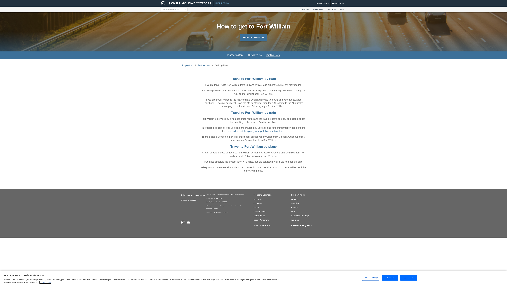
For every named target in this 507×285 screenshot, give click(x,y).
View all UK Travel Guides (216, 213)
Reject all (390, 278)
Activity (294, 199)
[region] (253, 278)
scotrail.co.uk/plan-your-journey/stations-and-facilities (256, 131)
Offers (342, 9)
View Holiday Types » (301, 225)
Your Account (339, 3)
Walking (295, 220)
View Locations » (261, 225)
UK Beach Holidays (300, 216)
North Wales (259, 216)
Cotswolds (258, 203)
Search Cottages (253, 37)
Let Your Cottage (322, 3)
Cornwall (257, 199)
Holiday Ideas (318, 9)
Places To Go (331, 9)
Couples (295, 203)
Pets (293, 211)
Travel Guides (304, 9)
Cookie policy (45, 282)
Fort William (204, 65)
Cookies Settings (371, 278)
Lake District (259, 211)
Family (294, 207)
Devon (256, 207)
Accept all (408, 278)
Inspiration (187, 65)
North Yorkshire (261, 220)
